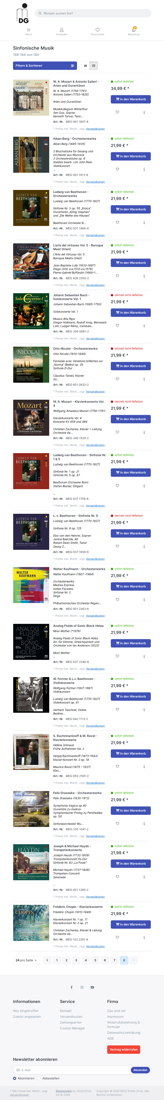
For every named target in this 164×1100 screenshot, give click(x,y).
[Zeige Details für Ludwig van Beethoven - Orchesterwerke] (31, 208)
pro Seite (25, 960)
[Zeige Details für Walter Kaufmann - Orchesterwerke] (31, 585)
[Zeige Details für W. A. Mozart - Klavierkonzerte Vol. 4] (31, 418)
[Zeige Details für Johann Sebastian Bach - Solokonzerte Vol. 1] (31, 311)
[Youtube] (92, 987)
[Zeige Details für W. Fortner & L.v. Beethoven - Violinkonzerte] (31, 695)
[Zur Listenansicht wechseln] (93, 65)
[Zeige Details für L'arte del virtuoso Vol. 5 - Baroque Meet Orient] (31, 261)
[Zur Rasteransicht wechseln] (85, 65)
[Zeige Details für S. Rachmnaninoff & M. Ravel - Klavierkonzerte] (31, 752)
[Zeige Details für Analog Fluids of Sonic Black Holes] (31, 642)
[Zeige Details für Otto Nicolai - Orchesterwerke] (31, 365)
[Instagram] (82, 987)
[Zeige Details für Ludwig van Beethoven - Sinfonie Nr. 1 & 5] (31, 471)
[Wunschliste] (117, 112)
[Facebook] (71, 987)
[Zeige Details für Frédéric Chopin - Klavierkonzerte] (31, 923)
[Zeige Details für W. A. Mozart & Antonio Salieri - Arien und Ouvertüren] (31, 98)
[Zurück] (47, 960)
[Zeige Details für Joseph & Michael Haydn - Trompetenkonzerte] (31, 862)
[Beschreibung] (144, 112)
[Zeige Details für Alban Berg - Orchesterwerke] (31, 155)
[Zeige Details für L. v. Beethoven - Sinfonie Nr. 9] (31, 532)
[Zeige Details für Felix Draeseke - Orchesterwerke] (31, 809)
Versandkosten (95, 128)
